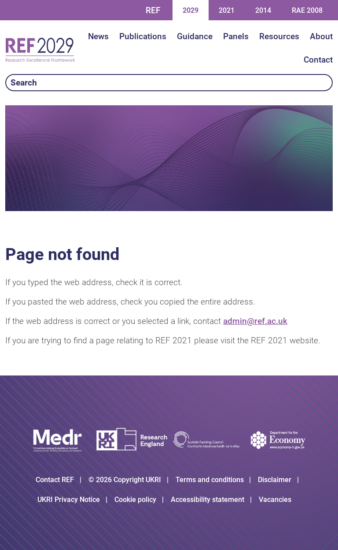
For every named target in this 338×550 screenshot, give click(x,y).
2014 (263, 10)
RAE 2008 (307, 10)
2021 (226, 10)
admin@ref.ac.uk (255, 321)
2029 (190, 10)
